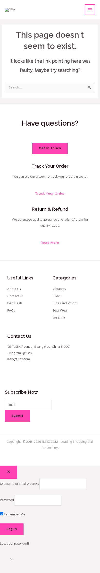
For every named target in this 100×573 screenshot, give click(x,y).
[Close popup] (8, 472)
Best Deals (14, 303)
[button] (11, 559)
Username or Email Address (19, 483)
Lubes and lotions (64, 303)
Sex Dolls (58, 318)
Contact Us (15, 296)
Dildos (56, 296)
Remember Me (14, 514)
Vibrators (59, 289)
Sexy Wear (60, 310)
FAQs (11, 310)
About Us (14, 289)
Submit (17, 415)
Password (7, 500)
